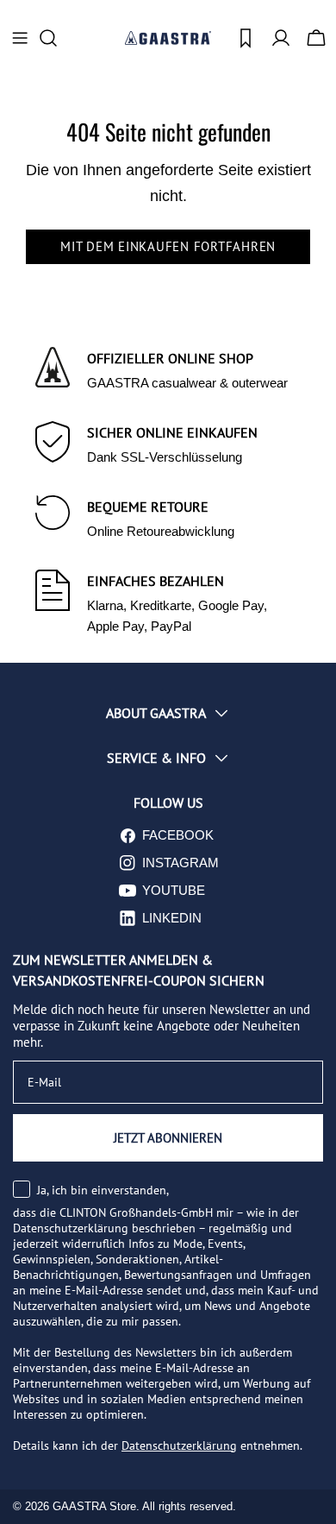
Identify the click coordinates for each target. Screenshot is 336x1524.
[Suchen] (53, 38)
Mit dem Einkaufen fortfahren (168, 246)
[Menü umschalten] (20, 38)
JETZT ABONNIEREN (168, 1138)
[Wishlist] (245, 38)
